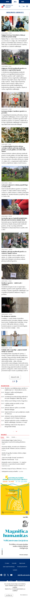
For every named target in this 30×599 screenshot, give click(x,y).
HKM (7, 2)
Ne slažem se (24, 595)
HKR (22, 2)
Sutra (7, 437)
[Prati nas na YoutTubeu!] (11, 575)
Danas (2, 437)
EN (23, 6)
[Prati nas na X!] (8, 575)
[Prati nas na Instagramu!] (5, 575)
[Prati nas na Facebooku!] (1, 575)
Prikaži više (15, 377)
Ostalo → (14, 437)
